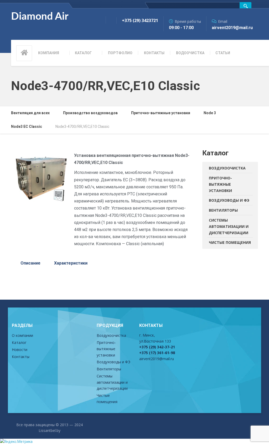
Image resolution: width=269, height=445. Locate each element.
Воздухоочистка (227, 168)
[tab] (30, 263)
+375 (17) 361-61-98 (157, 352)
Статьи (222, 53)
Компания (48, 53)
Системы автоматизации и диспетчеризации (229, 226)
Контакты (154, 53)
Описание (30, 263)
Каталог (83, 53)
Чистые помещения (230, 242)
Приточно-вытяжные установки (220, 184)
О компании (22, 335)
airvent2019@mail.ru (156, 358)
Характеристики (70, 263)
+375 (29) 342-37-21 (157, 346)
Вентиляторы (223, 210)
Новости (19, 349)
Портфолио (120, 53)
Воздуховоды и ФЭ (229, 200)
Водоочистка (190, 53)
